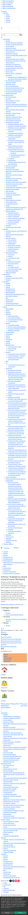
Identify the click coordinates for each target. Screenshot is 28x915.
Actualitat (7, 548)
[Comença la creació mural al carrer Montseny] (14, 643)
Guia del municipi (8, 845)
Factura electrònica (8, 823)
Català (7, 15)
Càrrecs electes (7, 720)
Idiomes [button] (5, 13)
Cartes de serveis (8, 752)
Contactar (3, 11)
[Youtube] (16, 881)
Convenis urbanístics (9, 809)
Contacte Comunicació (9, 571)
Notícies (16, 547)
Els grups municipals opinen (11, 760)
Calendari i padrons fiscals (10, 780)
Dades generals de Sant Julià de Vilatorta (14, 843)
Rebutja (7, 912)
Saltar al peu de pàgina (8, 8)
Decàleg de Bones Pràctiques (11, 573)
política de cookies (15, 907)
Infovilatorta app (8, 559)
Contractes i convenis (9, 803)
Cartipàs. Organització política (11, 718)
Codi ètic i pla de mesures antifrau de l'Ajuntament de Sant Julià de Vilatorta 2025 (13, 774)
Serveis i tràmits (5, 819)
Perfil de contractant (9, 790)
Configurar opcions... (6, 909)
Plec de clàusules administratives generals (15, 778)
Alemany (8, 20)
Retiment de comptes (9, 727)
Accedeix (3, 674)
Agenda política (7, 658)
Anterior (3, 707)
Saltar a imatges (6, 4)
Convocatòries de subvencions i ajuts (13, 810)
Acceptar (20, 912)
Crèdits (5, 883)
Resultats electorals (8, 762)
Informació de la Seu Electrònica (12, 756)
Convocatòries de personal (10, 787)
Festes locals (6, 745)
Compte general (7, 792)
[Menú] (1, 37)
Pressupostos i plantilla (9, 789)
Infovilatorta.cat (7, 557)
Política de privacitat (9, 890)
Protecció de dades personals (11, 758)
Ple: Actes (6, 767)
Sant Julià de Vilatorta (9, 847)
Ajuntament (4, 713)
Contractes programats (10, 794)
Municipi (3, 838)
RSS (4, 886)
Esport (17, 703)
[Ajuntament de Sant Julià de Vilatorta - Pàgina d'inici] (10, 30)
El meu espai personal (9, 825)
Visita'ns (5, 848)
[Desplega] (11, 548)
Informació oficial (6, 763)
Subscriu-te (4, 687)
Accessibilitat (7, 885)
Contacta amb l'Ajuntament (11, 836)
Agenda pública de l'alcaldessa (11, 716)
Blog (4, 566)
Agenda (5, 555)
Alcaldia (5, 714)
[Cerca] (20, 35)
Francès (8, 22)
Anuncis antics (7, 659)
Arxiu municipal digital (9, 754)
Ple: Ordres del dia (8, 765)
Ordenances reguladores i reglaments (14, 818)
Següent (8, 707)
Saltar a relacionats (7, 6)
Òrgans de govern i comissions (12, 742)
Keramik (5, 552)
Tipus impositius (8, 781)
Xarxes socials (7, 568)
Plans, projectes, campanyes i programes (15, 747)
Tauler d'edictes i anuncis (10, 769)
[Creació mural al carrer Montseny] (11, 639)
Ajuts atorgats (7, 814)
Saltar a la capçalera (8, 1)
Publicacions (6, 661)
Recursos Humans (8, 722)
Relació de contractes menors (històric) (14, 800)
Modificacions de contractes (11, 801)
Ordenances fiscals (8, 816)
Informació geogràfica (9, 850)
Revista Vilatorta (7, 561)
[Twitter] (10, 881)
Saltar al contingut (7, 3)
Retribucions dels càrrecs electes (12, 733)
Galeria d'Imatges (8, 852)
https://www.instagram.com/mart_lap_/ (12, 604)
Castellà (8, 16)
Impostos (6, 834)
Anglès (7, 18)
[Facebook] (13, 881)
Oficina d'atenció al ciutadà (11, 821)
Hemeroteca (6, 570)
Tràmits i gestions (8, 832)
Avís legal (6, 892)
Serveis (5, 827)
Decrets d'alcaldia (8, 771)
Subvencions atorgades (10, 812)
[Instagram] (18, 881)
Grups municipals (8, 743)
